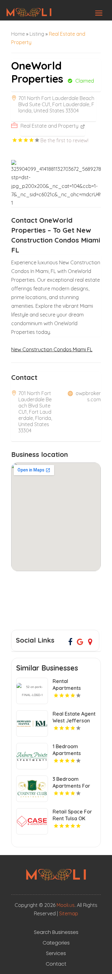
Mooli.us (66, 905)
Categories (56, 943)
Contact (56, 964)
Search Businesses (56, 932)
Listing (37, 34)
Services (56, 953)
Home (18, 34)
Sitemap (68, 913)
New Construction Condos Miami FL (51, 349)
